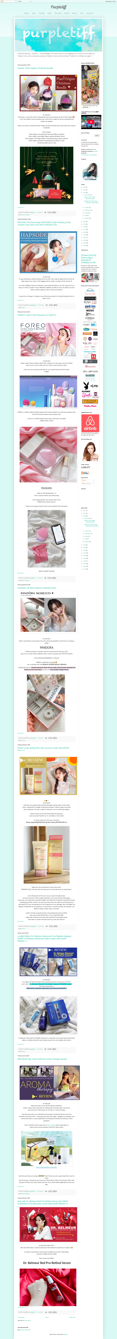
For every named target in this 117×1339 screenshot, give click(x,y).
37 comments (39, 1312)
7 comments (39, 578)
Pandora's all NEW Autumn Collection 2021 (37, 588)
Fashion (50, 13)
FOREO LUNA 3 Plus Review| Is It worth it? (37, 315)
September (88, 210)
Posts (84, 480)
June (86, 215)
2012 (84, 243)
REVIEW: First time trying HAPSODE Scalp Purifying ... (91, 202)
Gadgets (27, 214)
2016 (84, 232)
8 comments (40, 738)
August (86, 213)
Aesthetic (26, 13)
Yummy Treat (89, 13)
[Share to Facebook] (53, 212)
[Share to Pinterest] (55, 212)
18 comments (40, 305)
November (87, 195)
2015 (84, 235)
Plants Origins (50, 1125)
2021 (84, 192)
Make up (74, 13)
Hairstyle (66, 13)
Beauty (34, 13)
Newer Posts (21, 1317)
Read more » (21, 207)
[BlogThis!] (50, 212)
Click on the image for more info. (46, 1167)
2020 (84, 221)
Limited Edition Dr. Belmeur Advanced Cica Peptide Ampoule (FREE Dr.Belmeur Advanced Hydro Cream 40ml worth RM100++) (44, 938)
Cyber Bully (42, 13)
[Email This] (48, 212)
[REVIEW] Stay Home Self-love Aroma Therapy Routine (42, 1059)
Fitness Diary (58, 13)
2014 (84, 237)
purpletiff (95, 151)
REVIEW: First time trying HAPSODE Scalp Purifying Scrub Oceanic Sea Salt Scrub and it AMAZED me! (44, 223)
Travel (81, 13)
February (87, 218)
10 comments (40, 926)
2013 (84, 240)
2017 (84, 229)
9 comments (39, 1049)
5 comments (39, 212)
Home (47, 1317)
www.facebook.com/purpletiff (89, 155)
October (87, 207)
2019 (84, 224)
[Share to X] (52, 212)
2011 (84, 245)
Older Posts (72, 1317)
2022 (84, 190)
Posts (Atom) (27, 1320)
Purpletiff (58, 7)
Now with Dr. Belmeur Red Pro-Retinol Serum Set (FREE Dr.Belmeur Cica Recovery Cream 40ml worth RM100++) (43, 1202)
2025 (84, 187)
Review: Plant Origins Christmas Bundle (35, 68)
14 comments (39, 1191)
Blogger (65, 1334)
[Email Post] (45, 212)
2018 (84, 227)
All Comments (87, 483)
